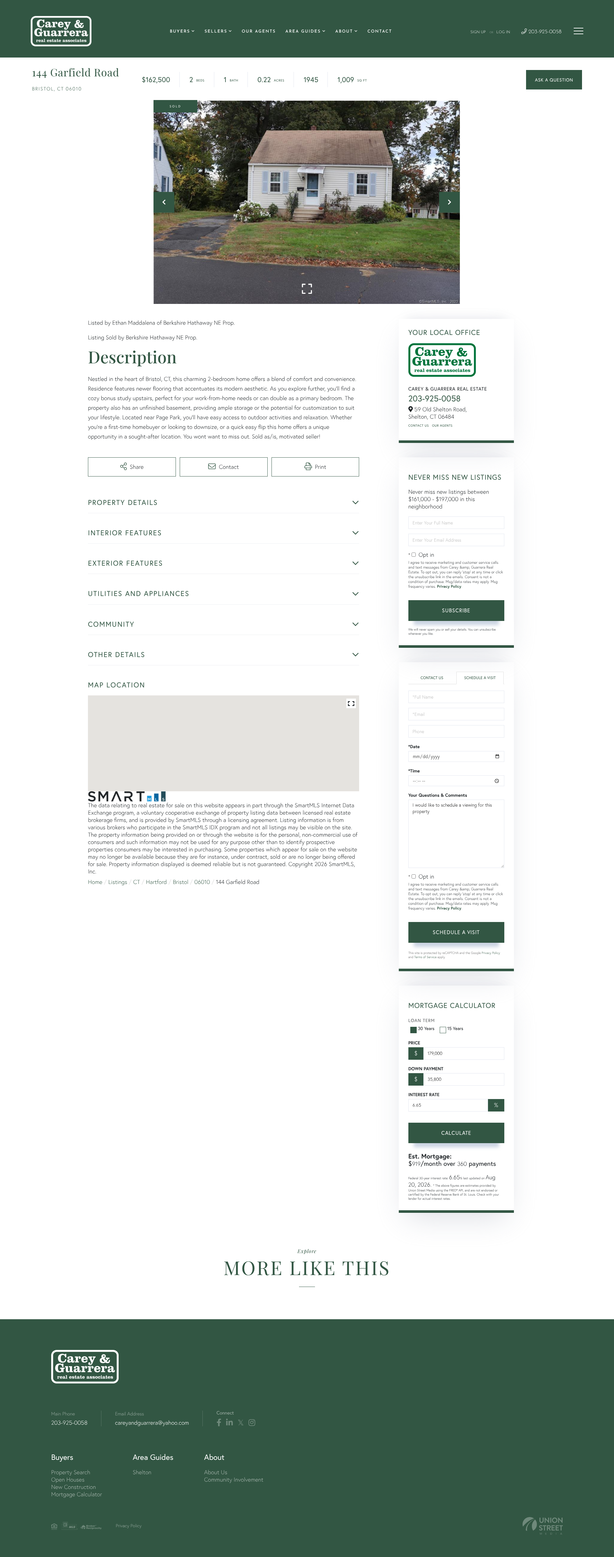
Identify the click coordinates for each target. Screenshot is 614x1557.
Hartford (156, 882)
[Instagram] (251, 1422)
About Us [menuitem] (215, 1472)
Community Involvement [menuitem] (233, 1479)
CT (136, 882)
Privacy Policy (449, 586)
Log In (503, 32)
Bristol (180, 882)
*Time (414, 771)
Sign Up (478, 32)
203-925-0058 (544, 32)
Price (414, 1043)
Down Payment (425, 1069)
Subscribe (456, 610)
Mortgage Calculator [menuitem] (76, 1494)
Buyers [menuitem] (180, 32)
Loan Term (421, 1020)
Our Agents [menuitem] (259, 32)
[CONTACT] (554, 79)
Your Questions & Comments (437, 795)
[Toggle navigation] (578, 31)
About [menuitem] (344, 32)
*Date (414, 746)
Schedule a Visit (480, 678)
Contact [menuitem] (379, 32)
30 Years (426, 1028)
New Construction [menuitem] (73, 1487)
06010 (202, 882)
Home (95, 882)
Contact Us (418, 425)
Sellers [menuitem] (215, 32)
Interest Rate (423, 1094)
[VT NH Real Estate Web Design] (543, 1526)
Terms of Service (425, 957)
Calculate (456, 1132)
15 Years (455, 1028)
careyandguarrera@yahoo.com (152, 1422)
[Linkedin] (229, 1422)
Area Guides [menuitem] (303, 32)
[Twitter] (241, 1422)
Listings (117, 882)
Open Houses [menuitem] (67, 1479)
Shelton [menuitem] (142, 1472)
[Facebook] (218, 1422)
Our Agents (442, 425)
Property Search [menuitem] (70, 1472)
